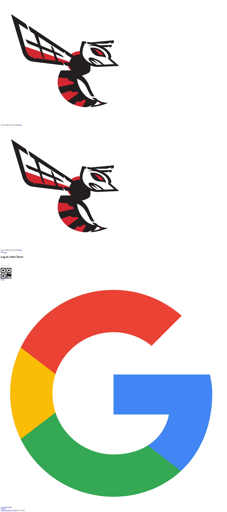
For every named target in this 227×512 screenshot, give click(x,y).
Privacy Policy (12, 510)
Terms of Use (4, 510)
